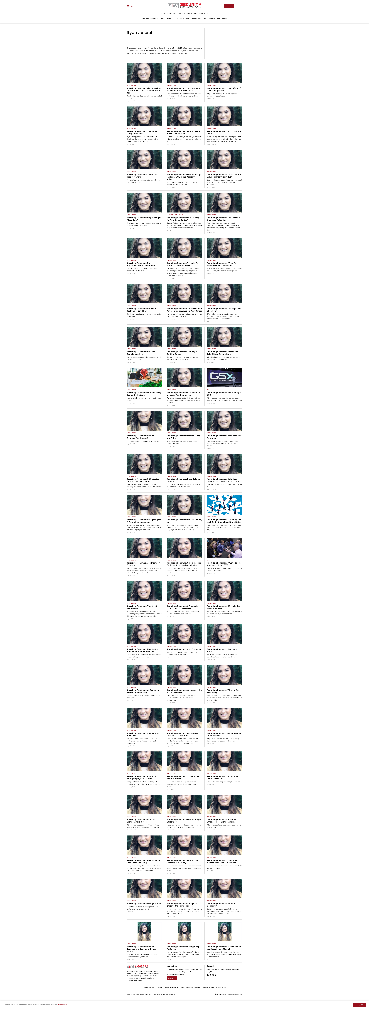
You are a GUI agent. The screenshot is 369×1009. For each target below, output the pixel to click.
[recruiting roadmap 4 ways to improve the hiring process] (184, 888)
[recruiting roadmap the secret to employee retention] (224, 202)
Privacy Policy (158, 994)
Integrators (166, 19)
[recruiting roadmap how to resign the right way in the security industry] (184, 159)
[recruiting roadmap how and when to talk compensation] (224, 804)
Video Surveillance (181, 19)
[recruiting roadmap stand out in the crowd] (144, 718)
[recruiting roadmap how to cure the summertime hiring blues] (144, 634)
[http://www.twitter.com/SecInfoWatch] (213, 975)
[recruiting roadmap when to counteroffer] (224, 888)
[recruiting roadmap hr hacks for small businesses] (224, 591)
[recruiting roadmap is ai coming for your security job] (184, 202)
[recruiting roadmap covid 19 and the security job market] (224, 931)
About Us (129, 994)
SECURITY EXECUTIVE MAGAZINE (168, 987)
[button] (128, 6)
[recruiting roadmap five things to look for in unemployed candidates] (224, 505)
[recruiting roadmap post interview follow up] (224, 421)
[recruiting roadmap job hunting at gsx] (224, 377)
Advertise (136, 994)
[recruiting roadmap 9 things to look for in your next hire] (184, 591)
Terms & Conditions (169, 994)
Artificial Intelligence (218, 19)
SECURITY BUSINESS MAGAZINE (190, 987)
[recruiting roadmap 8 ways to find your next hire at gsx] (224, 548)
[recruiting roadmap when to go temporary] (224, 675)
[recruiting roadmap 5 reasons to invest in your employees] (184, 377)
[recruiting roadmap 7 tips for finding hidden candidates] (224, 248)
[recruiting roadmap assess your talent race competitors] (224, 337)
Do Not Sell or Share (146, 994)
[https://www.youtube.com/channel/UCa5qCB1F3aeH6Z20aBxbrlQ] (216, 975)
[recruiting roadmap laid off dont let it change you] (224, 73)
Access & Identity (199, 19)
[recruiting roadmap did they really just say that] (144, 293)
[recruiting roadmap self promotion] (184, 634)
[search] (131, 6)
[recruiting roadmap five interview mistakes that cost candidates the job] (144, 73)
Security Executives (150, 19)
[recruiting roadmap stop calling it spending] (144, 202)
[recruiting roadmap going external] (144, 888)
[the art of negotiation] (144, 591)
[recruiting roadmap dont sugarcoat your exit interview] (144, 248)
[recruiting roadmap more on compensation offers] (144, 804)
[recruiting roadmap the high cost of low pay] (224, 293)
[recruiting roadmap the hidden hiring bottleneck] (144, 116)
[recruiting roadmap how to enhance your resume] (144, 421)
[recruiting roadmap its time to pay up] (184, 505)
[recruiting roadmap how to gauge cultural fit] (184, 804)
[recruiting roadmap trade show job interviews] (184, 761)
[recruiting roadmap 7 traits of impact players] (144, 159)
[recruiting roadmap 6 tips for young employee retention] (144, 761)
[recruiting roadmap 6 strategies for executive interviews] (144, 464)
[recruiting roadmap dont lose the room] (224, 116)
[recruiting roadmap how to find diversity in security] (184, 845)
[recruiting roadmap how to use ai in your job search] (184, 116)
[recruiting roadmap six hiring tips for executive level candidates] (184, 548)
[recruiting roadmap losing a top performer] (184, 931)
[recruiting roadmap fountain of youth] (224, 634)
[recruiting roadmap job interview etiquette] (144, 548)
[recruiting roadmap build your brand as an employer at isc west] (224, 464)
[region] (184, 1005)
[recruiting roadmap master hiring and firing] (184, 421)
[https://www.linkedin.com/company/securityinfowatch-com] (210, 975)
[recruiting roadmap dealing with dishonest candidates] (184, 718)
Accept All (360, 1005)
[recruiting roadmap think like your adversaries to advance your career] (184, 293)
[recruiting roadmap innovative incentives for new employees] (224, 845)
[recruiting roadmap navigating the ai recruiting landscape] (144, 505)
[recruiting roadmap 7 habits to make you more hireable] (184, 248)
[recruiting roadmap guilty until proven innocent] (224, 761)
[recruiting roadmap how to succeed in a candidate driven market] (144, 931)
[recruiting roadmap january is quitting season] (184, 337)
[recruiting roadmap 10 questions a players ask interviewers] (184, 73)
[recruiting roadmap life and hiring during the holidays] (144, 377)
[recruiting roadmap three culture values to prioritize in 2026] (224, 159)
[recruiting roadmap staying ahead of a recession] (224, 718)
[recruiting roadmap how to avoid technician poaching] (144, 845)
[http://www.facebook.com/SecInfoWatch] (208, 975)
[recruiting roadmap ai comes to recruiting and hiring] (144, 675)
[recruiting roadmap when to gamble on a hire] (144, 337)
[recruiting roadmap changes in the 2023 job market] (184, 675)
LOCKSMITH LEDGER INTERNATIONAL (214, 987)
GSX (208, 390)
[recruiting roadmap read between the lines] (184, 464)
